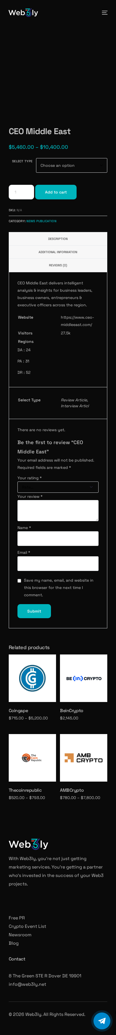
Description (58, 239)
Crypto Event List (27, 926)
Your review (30, 496)
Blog (14, 943)
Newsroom (20, 935)
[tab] (58, 238)
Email (23, 552)
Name (24, 527)
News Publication (41, 221)
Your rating (29, 477)
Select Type (22, 161)
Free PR (17, 918)
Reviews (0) (58, 265)
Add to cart (56, 192)
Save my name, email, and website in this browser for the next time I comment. (58, 588)
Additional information (58, 252)
